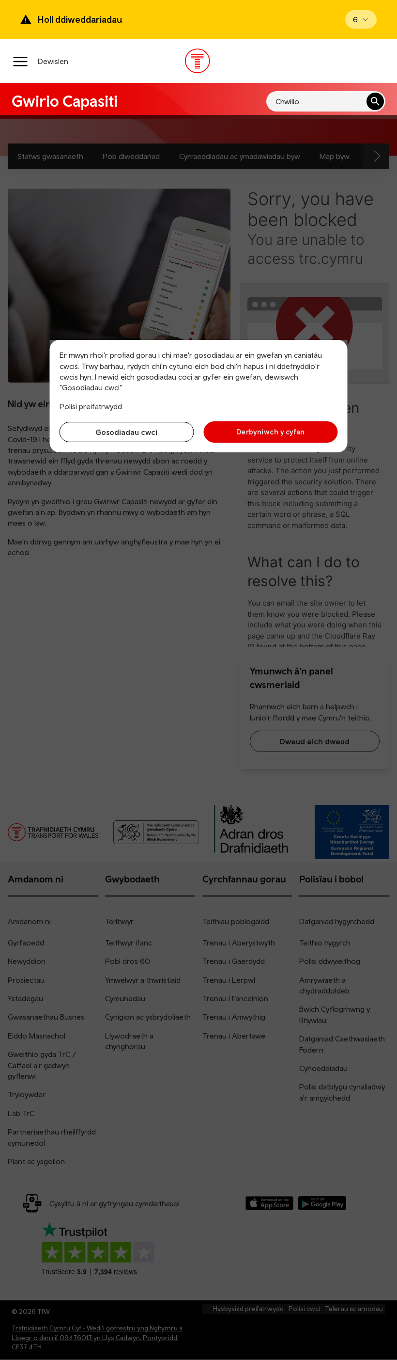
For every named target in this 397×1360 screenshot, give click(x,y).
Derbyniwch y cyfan (270, 432)
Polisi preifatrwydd (91, 406)
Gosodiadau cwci (126, 432)
